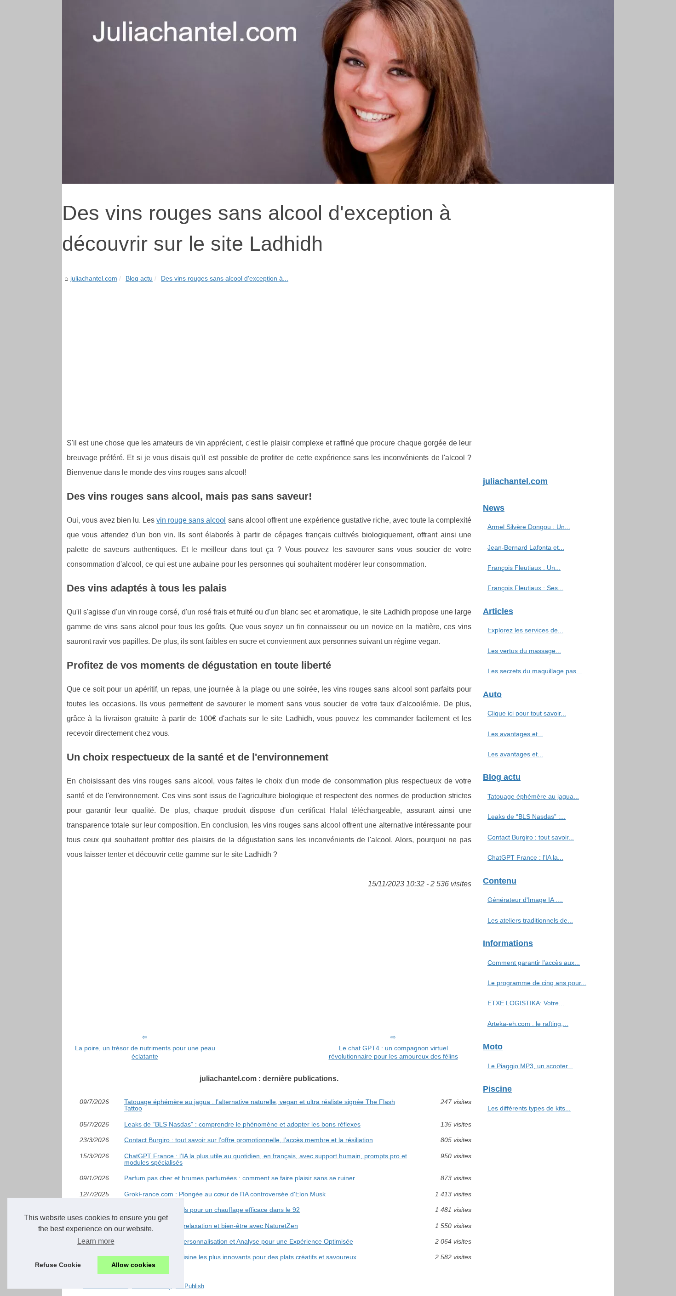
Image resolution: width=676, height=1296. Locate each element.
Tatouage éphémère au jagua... (533, 796)
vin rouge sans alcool (191, 520)
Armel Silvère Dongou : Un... (528, 526)
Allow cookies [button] (133, 1264)
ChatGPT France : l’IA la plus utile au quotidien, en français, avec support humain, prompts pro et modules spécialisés (265, 1159)
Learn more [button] (96, 1241)
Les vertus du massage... (524, 650)
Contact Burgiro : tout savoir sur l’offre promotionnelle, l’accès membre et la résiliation (248, 1140)
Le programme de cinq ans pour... (536, 982)
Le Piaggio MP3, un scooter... (530, 1066)
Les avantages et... (515, 734)
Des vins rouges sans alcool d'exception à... (224, 278)
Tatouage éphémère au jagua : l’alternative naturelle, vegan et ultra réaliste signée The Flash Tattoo (259, 1105)
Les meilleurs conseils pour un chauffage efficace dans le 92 (212, 1209)
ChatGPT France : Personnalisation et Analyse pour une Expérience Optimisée (238, 1241)
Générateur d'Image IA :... (525, 899)
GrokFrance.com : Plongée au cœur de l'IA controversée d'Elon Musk (225, 1194)
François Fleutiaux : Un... (524, 567)
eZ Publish (190, 1286)
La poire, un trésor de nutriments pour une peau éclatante (145, 1052)
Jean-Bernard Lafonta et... (525, 547)
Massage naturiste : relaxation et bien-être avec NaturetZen (211, 1226)
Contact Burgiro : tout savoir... (530, 837)
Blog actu (139, 278)
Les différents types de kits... (529, 1108)
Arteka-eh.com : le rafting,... (527, 1023)
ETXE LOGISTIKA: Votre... (525, 1003)
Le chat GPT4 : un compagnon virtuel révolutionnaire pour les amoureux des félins (393, 1052)
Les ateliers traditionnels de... (530, 920)
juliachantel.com (93, 278)
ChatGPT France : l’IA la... (525, 857)
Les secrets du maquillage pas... (534, 671)
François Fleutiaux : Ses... (525, 588)
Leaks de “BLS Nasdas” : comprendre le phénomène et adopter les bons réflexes (242, 1124)
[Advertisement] (269, 353)
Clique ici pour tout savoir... (526, 713)
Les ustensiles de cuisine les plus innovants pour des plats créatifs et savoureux (240, 1257)
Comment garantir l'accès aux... (533, 962)
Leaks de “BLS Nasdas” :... (526, 816)
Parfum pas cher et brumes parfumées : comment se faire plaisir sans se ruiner (239, 1178)
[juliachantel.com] (338, 92)
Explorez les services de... (525, 630)
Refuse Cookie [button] (58, 1264)
